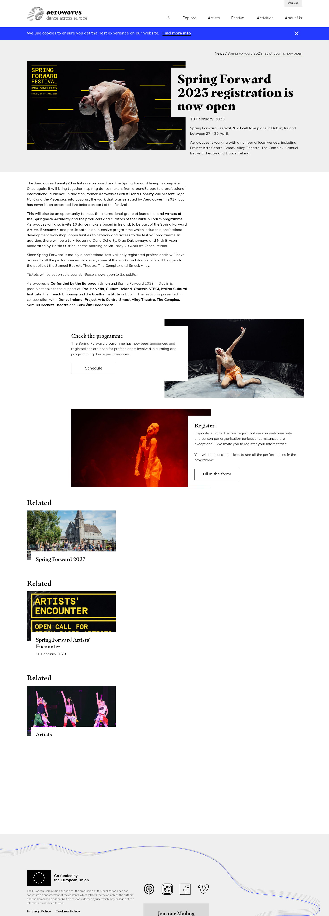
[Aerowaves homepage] (57, 14)
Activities (265, 18)
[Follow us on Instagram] (167, 890)
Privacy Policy (39, 911)
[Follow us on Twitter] (149, 892)
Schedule (93, 369)
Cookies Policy (68, 911)
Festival (238, 18)
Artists (214, 18)
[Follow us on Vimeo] (203, 890)
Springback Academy (52, 219)
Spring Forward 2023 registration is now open (265, 54)
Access (293, 3)
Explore (189, 18)
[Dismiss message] (296, 33)
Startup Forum (149, 219)
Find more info (176, 34)
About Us (293, 18)
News (219, 54)
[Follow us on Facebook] (185, 890)
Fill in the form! (217, 474)
